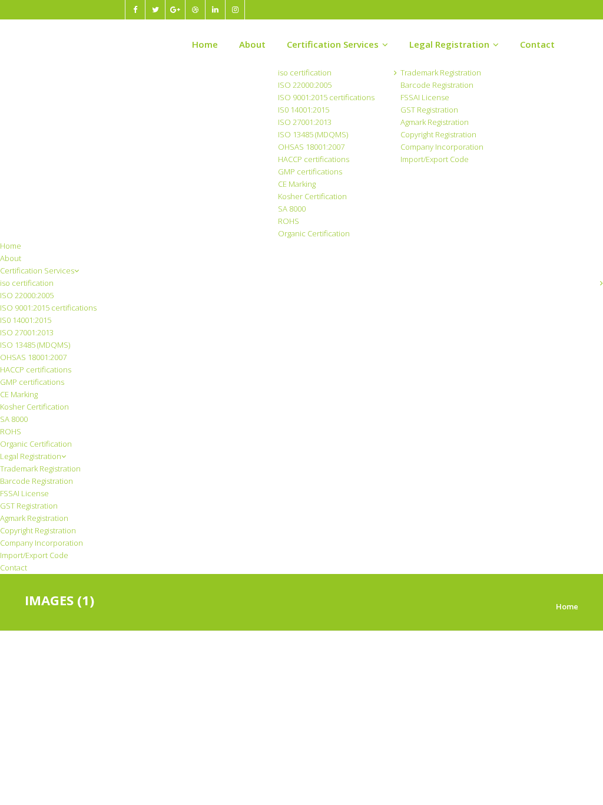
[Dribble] (195, 9)
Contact (537, 44)
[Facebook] (135, 9)
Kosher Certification (312, 196)
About (252, 44)
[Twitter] (155, 9)
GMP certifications (310, 171)
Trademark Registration (440, 72)
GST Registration (429, 109)
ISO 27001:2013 (305, 122)
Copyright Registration (438, 134)
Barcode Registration (436, 85)
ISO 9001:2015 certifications (326, 97)
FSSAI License (424, 97)
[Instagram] (235, 9)
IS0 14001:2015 (303, 109)
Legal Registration (449, 44)
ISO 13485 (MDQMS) (313, 134)
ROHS (288, 221)
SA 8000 (292, 208)
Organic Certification (314, 233)
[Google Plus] (175, 9)
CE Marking (297, 184)
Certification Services (333, 44)
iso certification (305, 72)
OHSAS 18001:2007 (311, 146)
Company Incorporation (441, 146)
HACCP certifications (313, 159)
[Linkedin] (215, 9)
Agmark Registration (434, 122)
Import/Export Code (434, 159)
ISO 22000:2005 (305, 85)
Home (205, 44)
